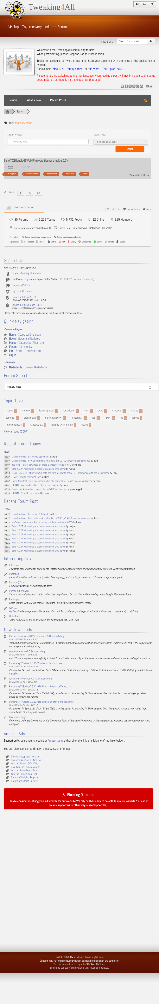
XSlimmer (14, 565)
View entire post (137, 175)
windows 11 (36, 425)
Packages (14, 599)
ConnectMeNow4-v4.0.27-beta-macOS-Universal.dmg (36, 636)
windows (116, 410)
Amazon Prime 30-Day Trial (25, 763)
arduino (26, 410)
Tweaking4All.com (94, 957)
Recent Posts (58, 100)
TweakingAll (52, 7)
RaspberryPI (77, 418)
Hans (10, 166)
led (93, 418)
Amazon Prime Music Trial (24, 770)
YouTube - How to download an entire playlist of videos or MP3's (42, 465)
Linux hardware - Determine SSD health (92, 228)
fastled (84, 425)
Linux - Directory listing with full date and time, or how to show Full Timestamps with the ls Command (60, 473)
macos (9, 410)
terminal (10, 418)
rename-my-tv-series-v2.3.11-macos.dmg (30, 678)
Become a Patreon (21, 285)
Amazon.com (55, 741)
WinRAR (13, 608)
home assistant (14, 425)
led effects (68, 410)
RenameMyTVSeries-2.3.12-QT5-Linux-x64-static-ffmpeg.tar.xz (41, 702)
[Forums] (7, 112)
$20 (71, 279)
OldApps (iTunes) (18, 582)
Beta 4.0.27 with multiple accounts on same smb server (39, 469)
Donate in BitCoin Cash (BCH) (27, 305)
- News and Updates (24, 339)
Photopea (14, 574)
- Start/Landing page (25, 335)
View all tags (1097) (16, 432)
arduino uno (30, 418)
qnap (100, 410)
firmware (70, 174)
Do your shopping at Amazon (26, 273)
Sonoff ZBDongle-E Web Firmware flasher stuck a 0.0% (36, 161)
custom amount (85, 279)
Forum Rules (87, 54)
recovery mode (32, 174)
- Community (20, 347)
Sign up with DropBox (23, 291)
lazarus (134, 410)
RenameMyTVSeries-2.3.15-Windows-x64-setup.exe (35, 663)
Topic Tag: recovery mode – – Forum (40, 26)
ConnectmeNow (53, 418)
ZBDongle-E (11, 174)
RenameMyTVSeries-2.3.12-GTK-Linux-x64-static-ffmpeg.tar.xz (41, 686)
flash (85, 174)
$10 (66, 279)
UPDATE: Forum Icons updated (26, 493)
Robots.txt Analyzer (19, 591)
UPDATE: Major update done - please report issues (36, 485)
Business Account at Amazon (26, 760)
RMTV (108, 418)
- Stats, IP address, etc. (25, 351)
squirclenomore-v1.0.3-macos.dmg (27, 651)
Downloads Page (17, 717)
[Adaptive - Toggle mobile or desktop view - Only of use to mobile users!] (145, 4)
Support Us (99, 805)
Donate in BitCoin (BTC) (24, 297)
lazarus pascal (46, 410)
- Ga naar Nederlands (28, 367)
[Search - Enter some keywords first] (151, 41)
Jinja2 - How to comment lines (26, 477)
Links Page (14, 616)
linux (86, 410)
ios (121, 418)
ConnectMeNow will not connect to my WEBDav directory (39, 489)
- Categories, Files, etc (26, 343)
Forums (13, 100)
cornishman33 (43, 228)
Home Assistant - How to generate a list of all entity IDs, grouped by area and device (52, 481)
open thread (52, 174)
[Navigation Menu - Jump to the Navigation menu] (152, 4)
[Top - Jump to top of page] (137, 4)
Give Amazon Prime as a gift (25, 767)
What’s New (34, 100)
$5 (61, 279)
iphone (135, 418)
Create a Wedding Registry (24, 777)
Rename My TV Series (62, 425)
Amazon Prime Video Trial (24, 774)
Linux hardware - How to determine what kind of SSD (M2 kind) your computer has (51, 461)
